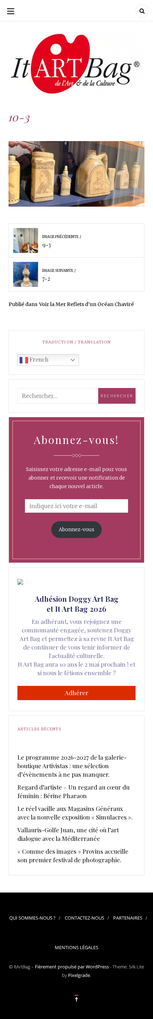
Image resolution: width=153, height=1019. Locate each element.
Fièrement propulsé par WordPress (72, 966)
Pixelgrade (79, 975)
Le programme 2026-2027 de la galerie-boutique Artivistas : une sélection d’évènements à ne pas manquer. (72, 765)
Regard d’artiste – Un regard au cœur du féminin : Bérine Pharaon (73, 791)
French (38, 359)
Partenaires (127, 918)
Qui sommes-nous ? (32, 918)
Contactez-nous (84, 918)
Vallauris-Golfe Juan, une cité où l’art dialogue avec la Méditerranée (68, 834)
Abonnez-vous (76, 529)
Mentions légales (76, 947)
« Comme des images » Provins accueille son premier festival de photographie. (72, 855)
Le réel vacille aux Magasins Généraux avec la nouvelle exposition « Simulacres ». (75, 813)
